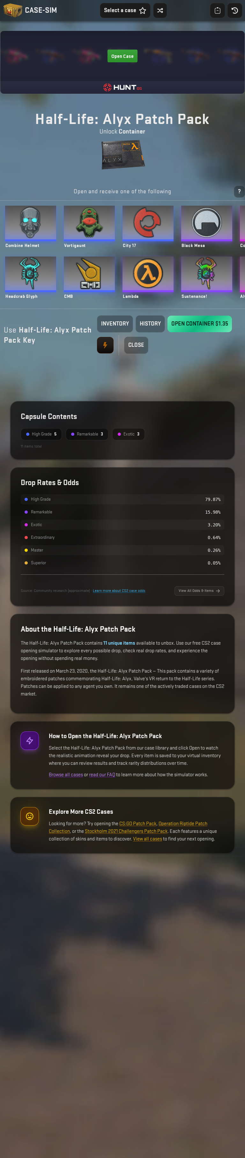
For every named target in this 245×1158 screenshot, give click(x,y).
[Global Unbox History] (234, 10)
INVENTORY (115, 323)
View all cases (147, 839)
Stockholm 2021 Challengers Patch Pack (126, 831)
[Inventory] (217, 10)
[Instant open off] (105, 345)
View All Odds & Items (196, 590)
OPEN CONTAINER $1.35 (199, 323)
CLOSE (136, 345)
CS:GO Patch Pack (137, 824)
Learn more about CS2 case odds (119, 590)
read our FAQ (102, 775)
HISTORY (150, 323)
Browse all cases (66, 775)
